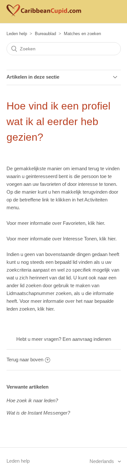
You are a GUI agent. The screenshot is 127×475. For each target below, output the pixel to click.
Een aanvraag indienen (87, 339)
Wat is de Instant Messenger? (38, 413)
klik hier (96, 223)
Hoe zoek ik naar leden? (32, 400)
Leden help (17, 33)
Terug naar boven (25, 359)
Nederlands (102, 461)
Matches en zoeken (82, 33)
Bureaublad (45, 33)
